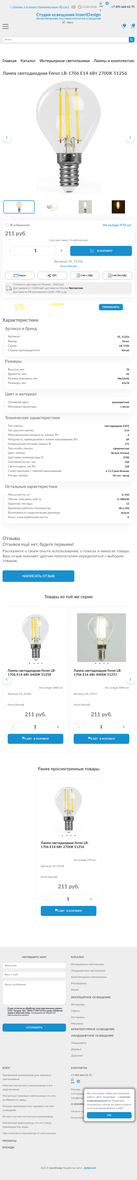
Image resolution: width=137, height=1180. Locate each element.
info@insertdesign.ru (83, 1098)
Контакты (79, 1068)
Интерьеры (78, 1004)
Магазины (77, 1023)
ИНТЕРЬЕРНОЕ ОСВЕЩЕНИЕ (91, 997)
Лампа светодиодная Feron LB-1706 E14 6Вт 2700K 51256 (65, 845)
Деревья (76, 1049)
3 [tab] (37, 663)
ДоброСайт (90, 1168)
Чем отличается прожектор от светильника (29, 1133)
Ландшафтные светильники (88, 970)
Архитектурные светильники (88, 977)
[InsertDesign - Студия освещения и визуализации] (68, 27)
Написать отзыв (38, 576)
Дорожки (77, 1055)
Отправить (34, 1027)
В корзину (104, 251)
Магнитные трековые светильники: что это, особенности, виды (29, 1098)
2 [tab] (33, 663)
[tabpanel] (35, 637)
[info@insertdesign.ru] (73, 7)
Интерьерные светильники (87, 964)
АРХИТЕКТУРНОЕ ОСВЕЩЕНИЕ (93, 1029)
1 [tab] (29, 663)
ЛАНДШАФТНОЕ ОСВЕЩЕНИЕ (92, 1035)
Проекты (10, 1141)
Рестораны (78, 1017)
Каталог (77, 957)
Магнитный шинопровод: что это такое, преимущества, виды (27, 1125)
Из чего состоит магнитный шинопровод (28, 1116)
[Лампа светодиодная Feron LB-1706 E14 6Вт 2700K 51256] (68, 137)
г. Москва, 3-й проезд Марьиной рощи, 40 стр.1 (40, 7)
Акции (75, 989)
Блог (6, 1068)
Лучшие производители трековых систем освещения (28, 1108)
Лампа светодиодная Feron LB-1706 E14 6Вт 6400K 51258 (32, 672)
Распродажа (78, 983)
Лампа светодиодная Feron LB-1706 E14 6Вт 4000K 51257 (98, 672)
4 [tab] (41, 663)
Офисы (75, 1011)
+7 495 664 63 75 (122, 7)
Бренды (9, 1147)
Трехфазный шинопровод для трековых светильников (27, 1077)
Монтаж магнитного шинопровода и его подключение (27, 1087)
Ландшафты (78, 1043)
